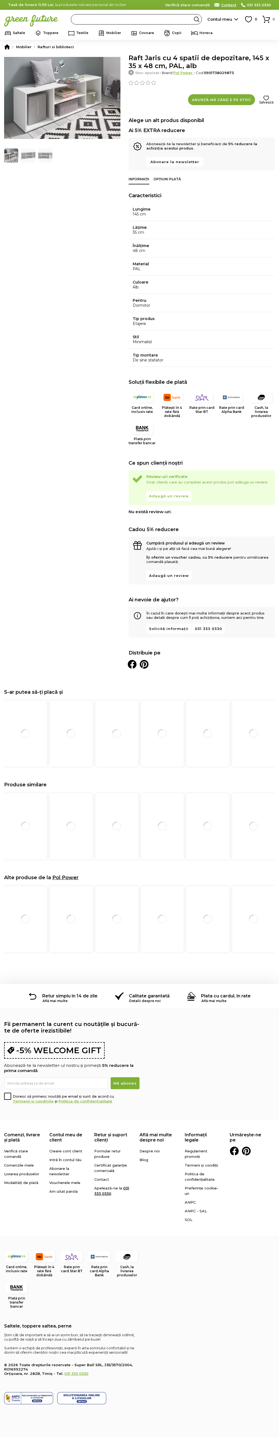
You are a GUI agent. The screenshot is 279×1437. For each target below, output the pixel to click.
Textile (82, 33)
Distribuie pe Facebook (132, 664)
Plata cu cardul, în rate (226, 995)
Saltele (19, 33)
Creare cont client (65, 1151)
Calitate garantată (149, 995)
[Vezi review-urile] (202, 83)
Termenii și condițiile (33, 1101)
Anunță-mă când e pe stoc (221, 100)
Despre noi (150, 1151)
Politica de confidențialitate (85, 1101)
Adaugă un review (169, 496)
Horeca (206, 33)
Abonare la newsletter (174, 162)
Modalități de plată (21, 1182)
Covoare (146, 33)
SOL (188, 1219)
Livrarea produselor (21, 1174)
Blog (144, 1160)
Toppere (50, 33)
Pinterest (246, 1151)
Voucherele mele (64, 1182)
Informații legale (196, 1137)
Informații (139, 179)
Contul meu (219, 19)
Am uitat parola (63, 1191)
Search (197, 19)
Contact (228, 5)
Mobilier (113, 33)
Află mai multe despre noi (156, 1137)
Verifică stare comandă (187, 5)
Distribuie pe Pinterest (144, 664)
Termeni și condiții (201, 1165)
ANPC (190, 1202)
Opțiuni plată (167, 179)
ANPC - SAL (196, 1211)
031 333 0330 (259, 5)
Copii (176, 33)
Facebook (234, 1151)
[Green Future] (7, 47)
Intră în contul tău (65, 1160)
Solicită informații (169, 628)
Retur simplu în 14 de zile (70, 995)
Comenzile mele (19, 1165)
